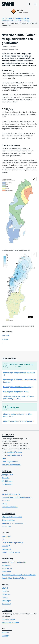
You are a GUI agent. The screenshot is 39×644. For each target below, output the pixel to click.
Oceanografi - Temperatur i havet (15, 391)
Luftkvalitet (6, 500)
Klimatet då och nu (21, 18)
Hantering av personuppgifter (13, 523)
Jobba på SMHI (7, 475)
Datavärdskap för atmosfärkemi (14, 578)
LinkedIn (7, 339)
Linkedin (15, 546)
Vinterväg (16, 600)
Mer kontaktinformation (11, 465)
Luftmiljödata (7, 568)
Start (3, 18)
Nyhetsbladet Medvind (10, 622)
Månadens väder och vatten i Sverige (16, 21)
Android (15, 635)
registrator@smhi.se (14, 455)
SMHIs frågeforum (19, 461)
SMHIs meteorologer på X (19, 542)
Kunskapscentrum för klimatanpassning (17, 497)
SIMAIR (4, 504)
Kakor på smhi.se (8, 520)
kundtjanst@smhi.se (14, 452)
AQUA (15, 588)
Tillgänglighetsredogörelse (12, 517)
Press (4, 458)
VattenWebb (6, 572)
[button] (29, 4)
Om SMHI (5, 478)
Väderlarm (16, 604)
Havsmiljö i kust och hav (11, 494)
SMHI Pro (16, 594)
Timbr (15, 597)
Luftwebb (16, 565)
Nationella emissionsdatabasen (13, 562)
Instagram (16, 549)
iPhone (15, 632)
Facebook (7, 335)
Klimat (10, 18)
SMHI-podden (7, 484)
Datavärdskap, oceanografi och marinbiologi (19, 575)
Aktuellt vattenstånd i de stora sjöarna (18, 421)
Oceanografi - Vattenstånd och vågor (18, 387)
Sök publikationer (8, 619)
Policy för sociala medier (11, 552)
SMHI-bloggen (7, 481)
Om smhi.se (6, 526)
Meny (35, 6)
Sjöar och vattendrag (10, 507)
